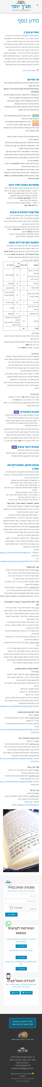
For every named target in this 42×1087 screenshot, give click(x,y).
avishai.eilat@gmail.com (23, 1068)
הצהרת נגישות (22, 1062)
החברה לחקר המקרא (18, 1039)
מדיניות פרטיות (15, 1060)
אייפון (16, 993)
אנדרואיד (27, 993)
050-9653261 (22, 1065)
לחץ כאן (12, 234)
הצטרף (12, 914)
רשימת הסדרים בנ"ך (29, 70)
